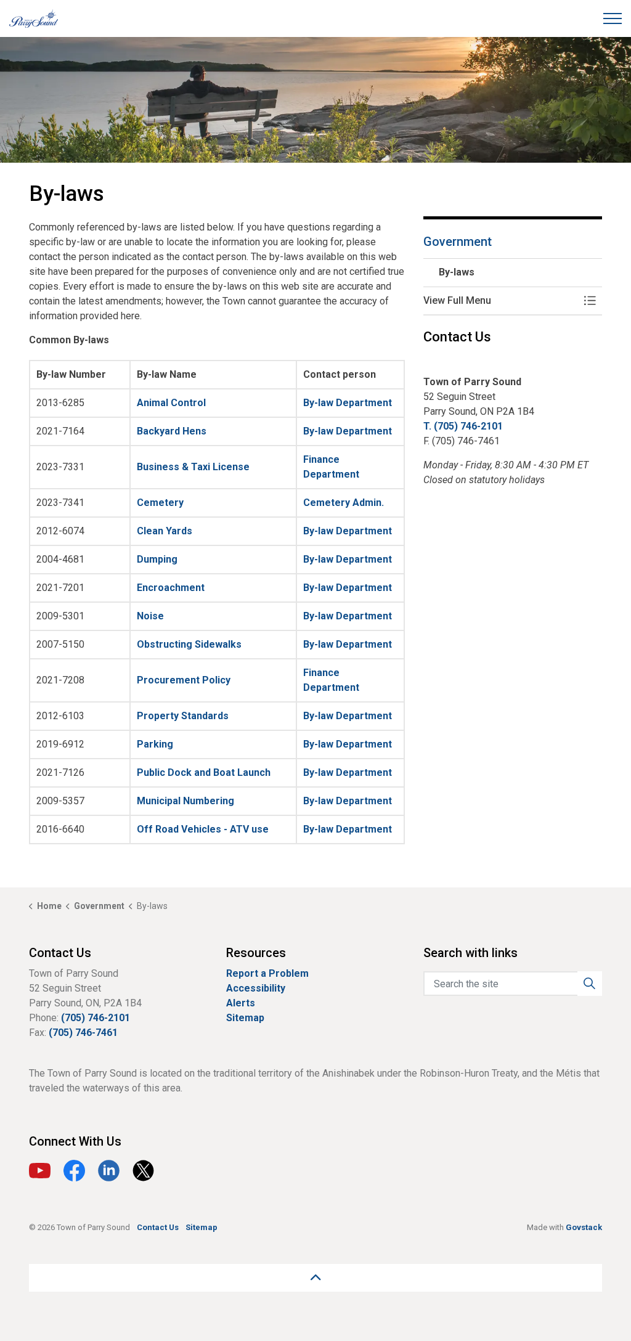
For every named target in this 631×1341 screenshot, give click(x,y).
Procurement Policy (183, 680)
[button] (500, 300)
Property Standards (183, 716)
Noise (150, 616)
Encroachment (171, 587)
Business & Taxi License (193, 467)
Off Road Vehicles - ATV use (203, 829)
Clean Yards (164, 531)
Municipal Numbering (185, 801)
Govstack (584, 1227)
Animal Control (171, 403)
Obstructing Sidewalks (189, 644)
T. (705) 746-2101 (463, 426)
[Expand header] (612, 18)
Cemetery (160, 502)
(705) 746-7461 (83, 1032)
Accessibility (255, 988)
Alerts (240, 1003)
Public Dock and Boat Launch (204, 772)
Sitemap (245, 1018)
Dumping (157, 559)
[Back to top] (315, 1278)
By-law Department (347, 403)
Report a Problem (267, 973)
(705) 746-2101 (95, 1018)
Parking (155, 744)
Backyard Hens (171, 431)
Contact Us (158, 1227)
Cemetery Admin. (343, 502)
